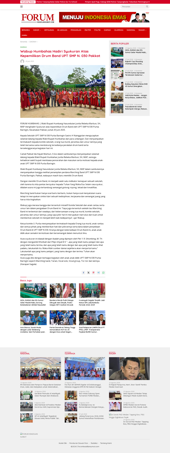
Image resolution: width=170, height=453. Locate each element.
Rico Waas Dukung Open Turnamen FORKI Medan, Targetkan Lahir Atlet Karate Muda (91, 394)
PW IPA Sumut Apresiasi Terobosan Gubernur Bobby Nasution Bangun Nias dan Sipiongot (135, 74)
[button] (147, 6)
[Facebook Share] (83, 272)
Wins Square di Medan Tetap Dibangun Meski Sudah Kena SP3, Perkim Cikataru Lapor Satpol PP (135, 394)
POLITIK (97, 30)
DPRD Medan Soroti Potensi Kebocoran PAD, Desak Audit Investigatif (135, 406)
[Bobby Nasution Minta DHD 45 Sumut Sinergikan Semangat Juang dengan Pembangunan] (117, 86)
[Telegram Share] (98, 272)
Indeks (24, 35)
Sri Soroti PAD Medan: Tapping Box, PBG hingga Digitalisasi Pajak (135, 423)
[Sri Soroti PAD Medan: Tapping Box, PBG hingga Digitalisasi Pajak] (129, 416)
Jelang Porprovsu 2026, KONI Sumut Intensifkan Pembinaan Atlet (91, 417)
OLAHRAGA (118, 30)
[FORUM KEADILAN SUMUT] (37, 18)
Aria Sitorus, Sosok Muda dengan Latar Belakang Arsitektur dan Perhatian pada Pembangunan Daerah (33, 329)
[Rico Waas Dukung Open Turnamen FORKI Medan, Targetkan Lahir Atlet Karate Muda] (71, 395)
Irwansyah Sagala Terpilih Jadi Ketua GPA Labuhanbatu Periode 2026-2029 (92, 302)
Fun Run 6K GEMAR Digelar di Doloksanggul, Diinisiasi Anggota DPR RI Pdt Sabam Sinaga (83, 386)
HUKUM (36, 30)
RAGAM (142, 30)
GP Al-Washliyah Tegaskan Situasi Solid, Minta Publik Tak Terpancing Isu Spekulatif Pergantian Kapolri (47, 417)
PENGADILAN (76, 30)
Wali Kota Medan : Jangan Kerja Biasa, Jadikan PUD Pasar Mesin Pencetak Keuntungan (136, 96)
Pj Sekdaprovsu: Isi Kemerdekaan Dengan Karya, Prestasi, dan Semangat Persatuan (91, 406)
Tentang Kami (106, 443)
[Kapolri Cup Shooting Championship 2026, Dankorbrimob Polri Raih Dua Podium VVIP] (117, 63)
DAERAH (107, 30)
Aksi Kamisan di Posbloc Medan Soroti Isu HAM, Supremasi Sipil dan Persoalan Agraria (48, 406)
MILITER (88, 30)
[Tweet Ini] (88, 272)
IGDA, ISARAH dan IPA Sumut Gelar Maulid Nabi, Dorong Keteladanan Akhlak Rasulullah (33, 302)
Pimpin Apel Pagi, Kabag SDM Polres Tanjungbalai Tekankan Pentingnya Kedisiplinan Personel (109, 2)
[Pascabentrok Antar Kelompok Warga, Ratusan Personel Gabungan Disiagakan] (117, 108)
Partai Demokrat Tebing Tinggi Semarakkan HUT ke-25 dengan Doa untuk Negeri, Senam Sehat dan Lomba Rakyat (62, 329)
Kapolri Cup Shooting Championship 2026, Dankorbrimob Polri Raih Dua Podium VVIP (135, 62)
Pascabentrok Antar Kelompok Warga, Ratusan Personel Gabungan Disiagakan (136, 108)
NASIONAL (131, 30)
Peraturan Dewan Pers (78, 443)
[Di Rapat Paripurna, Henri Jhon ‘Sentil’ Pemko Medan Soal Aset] (129, 368)
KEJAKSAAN (62, 30)
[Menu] (22, 6)
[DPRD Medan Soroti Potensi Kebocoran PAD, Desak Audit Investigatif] (115, 406)
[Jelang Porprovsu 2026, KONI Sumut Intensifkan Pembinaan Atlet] (71, 418)
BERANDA (26, 30)
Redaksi (94, 443)
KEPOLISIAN (49, 30)
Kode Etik (63, 443)
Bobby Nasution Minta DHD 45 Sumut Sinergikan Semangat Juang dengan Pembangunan (136, 85)
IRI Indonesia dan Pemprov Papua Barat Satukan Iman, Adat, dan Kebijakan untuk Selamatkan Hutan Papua (40, 386)
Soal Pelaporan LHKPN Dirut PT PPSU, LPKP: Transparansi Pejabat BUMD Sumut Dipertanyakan (92, 329)
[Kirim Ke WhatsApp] (103, 272)
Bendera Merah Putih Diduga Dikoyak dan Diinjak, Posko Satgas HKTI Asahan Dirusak (61, 302)
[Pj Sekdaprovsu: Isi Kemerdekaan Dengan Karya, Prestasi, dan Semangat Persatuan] (71, 406)
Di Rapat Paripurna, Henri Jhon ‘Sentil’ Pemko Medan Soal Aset (128, 386)
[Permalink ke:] (22, 61)
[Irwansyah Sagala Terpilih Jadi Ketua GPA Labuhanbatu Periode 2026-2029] (92, 290)
